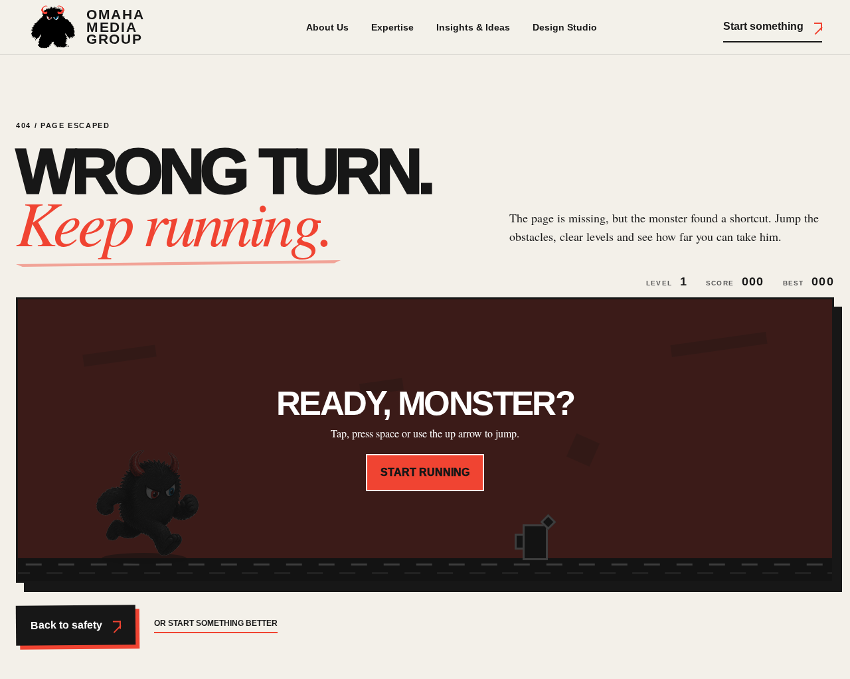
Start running (425, 472)
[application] (425, 440)
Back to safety (66, 625)
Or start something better (216, 623)
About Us (327, 27)
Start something (763, 26)
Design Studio (565, 27)
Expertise (392, 27)
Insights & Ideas (473, 27)
